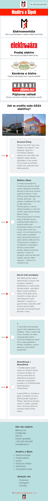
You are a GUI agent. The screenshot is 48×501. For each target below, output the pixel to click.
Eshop (19, 460)
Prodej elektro (22, 458)
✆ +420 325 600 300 (39, 4)
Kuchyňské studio (24, 469)
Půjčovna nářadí (23, 463)
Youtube (23, 485)
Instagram (24, 482)
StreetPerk (21, 466)
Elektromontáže (23, 455)
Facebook (24, 480)
